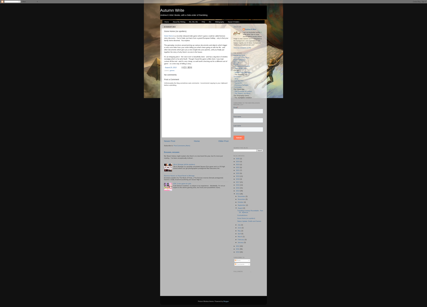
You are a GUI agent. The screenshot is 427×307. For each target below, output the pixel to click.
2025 (238, 159)
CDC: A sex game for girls (182, 183)
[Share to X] (187, 67)
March (240, 236)
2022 (238, 167)
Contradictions (242, 215)
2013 (238, 194)
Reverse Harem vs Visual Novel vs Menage (179, 176)
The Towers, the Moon (242, 93)
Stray (236, 79)
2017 (238, 182)
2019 (238, 176)
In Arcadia (238, 87)
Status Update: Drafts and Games (249, 221)
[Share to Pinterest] (191, 67)
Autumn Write (172, 10)
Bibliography (219, 22)
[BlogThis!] (185, 67)
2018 (238, 179)
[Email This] (182, 67)
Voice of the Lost (240, 68)
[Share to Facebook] (189, 67)
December (242, 196)
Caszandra (238, 83)
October (241, 202)
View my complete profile (242, 48)
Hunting (236, 62)
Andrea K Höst (250, 29)
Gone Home (168, 36)
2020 (238, 173)
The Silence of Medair (242, 66)
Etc (210, 22)
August (240, 208)
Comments (240, 264)
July (239, 225)
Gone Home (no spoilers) (246, 218)
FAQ (203, 22)
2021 (238, 170)
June (240, 228)
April (239, 234)
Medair (236, 64)
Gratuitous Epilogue (241, 85)
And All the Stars (239, 55)
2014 (238, 191)
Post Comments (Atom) (182, 145)
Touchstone (238, 76)
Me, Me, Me (193, 22)
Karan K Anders (233, 22)
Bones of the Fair (240, 60)
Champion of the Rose (241, 58)
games (172, 70)
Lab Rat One (239, 81)
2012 (238, 246)
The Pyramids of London (243, 91)
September (242, 205)
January (241, 242)
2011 (238, 249)
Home (166, 22)
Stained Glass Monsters (243, 72)
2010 (238, 252)
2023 (238, 164)
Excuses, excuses (171, 152)
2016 (238, 185)
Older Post (223, 141)
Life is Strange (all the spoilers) (184, 164)
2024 (238, 161)
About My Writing (179, 22)
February (241, 239)
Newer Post (169, 141)
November (242, 199)
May (239, 231)
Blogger (226, 301)
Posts (238, 260)
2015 (238, 188)
